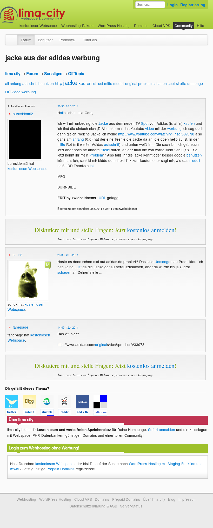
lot (94, 83)
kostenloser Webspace (38, 25)
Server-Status (131, 506)
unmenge (195, 83)
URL (102, 197)
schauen (160, 83)
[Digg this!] (32, 413)
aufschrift (29, 83)
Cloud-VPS (161, 25)
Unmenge (162, 261)
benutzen (46, 83)
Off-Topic (76, 73)
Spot (145, 123)
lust (100, 83)
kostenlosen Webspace (27, 168)
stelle (181, 83)
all (7, 83)
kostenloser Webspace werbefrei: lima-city (52, 14)
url (8, 91)
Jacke (103, 123)
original (131, 83)
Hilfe (200, 25)
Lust (78, 266)
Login (172, 4)
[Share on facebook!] (85, 413)
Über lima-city (154, 499)
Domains (141, 25)
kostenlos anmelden (151, 230)
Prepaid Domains (60, 468)
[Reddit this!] (67, 413)
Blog (171, 499)
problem (145, 83)
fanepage (20, 327)
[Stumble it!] (49, 413)
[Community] (14, 37)
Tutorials (90, 39)
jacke (70, 82)
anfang (15, 83)
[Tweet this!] (14, 413)
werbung (29, 91)
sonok (18, 254)
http (58, 83)
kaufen (84, 83)
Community (184, 25)
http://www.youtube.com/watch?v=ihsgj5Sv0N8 (156, 133)
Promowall (67, 39)
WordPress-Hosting (114, 25)
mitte (108, 83)
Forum (26, 39)
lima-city (12, 73)
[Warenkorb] (208, 23)
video (16, 91)
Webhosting (26, 499)
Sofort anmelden (161, 429)
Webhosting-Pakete (77, 25)
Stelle (105, 149)
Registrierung (192, 4)
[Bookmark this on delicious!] (102, 413)
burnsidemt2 (23, 113)
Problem (96, 155)
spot (171, 83)
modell (118, 83)
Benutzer (45, 39)
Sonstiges (53, 73)
